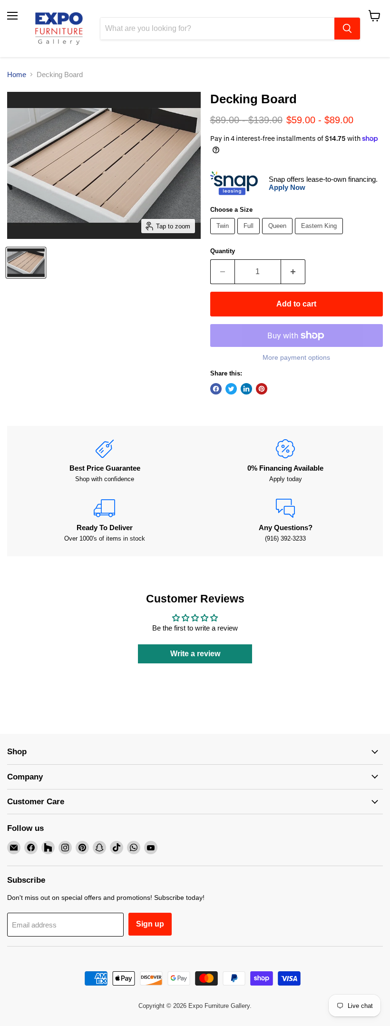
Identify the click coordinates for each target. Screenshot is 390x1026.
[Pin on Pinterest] (261, 389)
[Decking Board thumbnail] (26, 262)
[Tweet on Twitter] (231, 389)
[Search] (347, 28)
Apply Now (287, 187)
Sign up (150, 924)
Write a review (195, 654)
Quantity (222, 251)
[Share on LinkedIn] (246, 389)
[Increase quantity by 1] (293, 271)
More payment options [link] (296, 357)
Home (16, 74)
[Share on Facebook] (216, 389)
